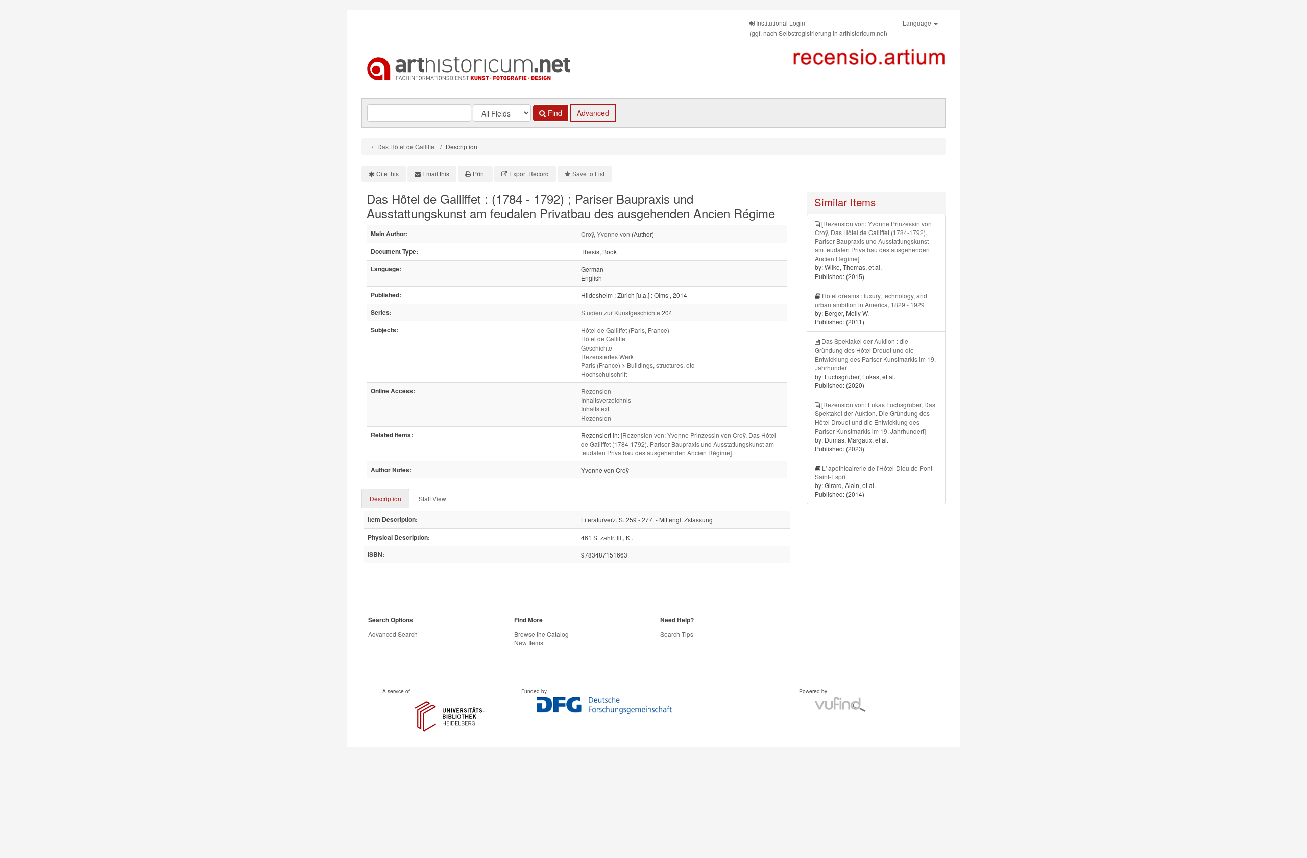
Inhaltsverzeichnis (606, 400)
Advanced (593, 113)
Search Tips (676, 634)
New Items (528, 642)
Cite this (387, 173)
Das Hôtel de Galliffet (406, 146)
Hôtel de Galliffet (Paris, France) (625, 330)
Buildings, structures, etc (660, 365)
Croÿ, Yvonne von (605, 233)
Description (385, 498)
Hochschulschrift (604, 373)
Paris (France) (600, 365)
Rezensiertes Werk (607, 356)
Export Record (529, 173)
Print (479, 173)
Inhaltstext (595, 408)
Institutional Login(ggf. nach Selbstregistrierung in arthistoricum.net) (818, 27)
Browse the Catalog (541, 634)
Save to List (588, 173)
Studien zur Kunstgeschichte (620, 312)
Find (554, 113)
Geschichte (596, 347)
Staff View (432, 498)
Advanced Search (393, 634)
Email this (435, 173)
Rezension (596, 391)
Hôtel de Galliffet (604, 338)
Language (918, 22)
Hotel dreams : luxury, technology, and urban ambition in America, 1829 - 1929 (871, 300)
